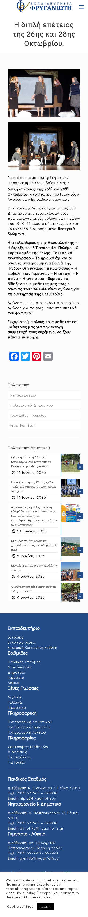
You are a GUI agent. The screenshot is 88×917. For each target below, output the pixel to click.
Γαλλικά (15, 702)
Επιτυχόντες (19, 756)
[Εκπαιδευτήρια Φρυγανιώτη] (44, 7)
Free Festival (22, 425)
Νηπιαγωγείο (19, 667)
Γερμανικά (17, 707)
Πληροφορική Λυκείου (27, 732)
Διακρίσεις (17, 751)
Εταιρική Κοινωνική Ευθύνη (32, 647)
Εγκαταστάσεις (22, 642)
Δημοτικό (16, 672)
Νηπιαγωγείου (23, 395)
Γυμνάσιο (16, 677)
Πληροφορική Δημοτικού (30, 721)
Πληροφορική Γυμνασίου (29, 726)
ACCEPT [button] (45, 906)
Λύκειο (13, 682)
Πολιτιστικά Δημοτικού (31, 405)
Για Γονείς (16, 762)
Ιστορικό (15, 637)
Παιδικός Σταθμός (24, 661)
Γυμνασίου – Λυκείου (28, 415)
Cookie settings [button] (20, 906)
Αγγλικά (14, 696)
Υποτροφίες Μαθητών (28, 746)
